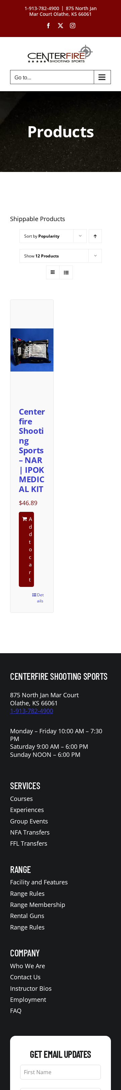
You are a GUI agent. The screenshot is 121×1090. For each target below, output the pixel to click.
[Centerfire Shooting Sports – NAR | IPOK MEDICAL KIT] (31, 350)
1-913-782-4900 (31, 711)
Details (40, 598)
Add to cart (30, 549)
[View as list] (66, 272)
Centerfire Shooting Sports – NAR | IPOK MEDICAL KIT (32, 450)
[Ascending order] (95, 236)
